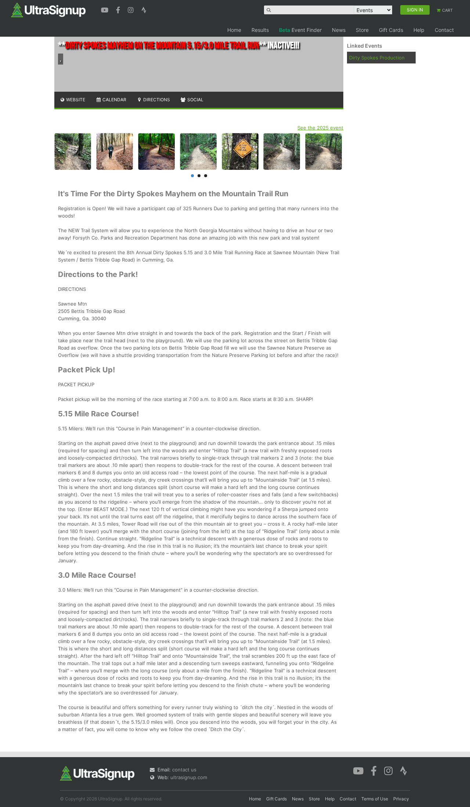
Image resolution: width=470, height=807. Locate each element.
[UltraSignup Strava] (143, 9)
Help (418, 30)
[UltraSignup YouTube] (105, 9)
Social (194, 99)
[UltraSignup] (48, 9)
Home (234, 30)
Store (362, 30)
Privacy (401, 798)
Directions (156, 99)
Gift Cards (391, 30)
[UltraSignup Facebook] (119, 9)
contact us (184, 770)
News (339, 30)
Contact (444, 30)
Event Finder (300, 30)
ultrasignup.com (188, 777)
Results (260, 30)
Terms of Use (374, 798)
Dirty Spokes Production (377, 58)
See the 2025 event (320, 128)
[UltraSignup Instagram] (131, 9)
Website (75, 99)
